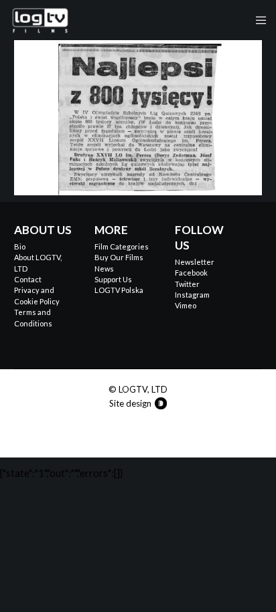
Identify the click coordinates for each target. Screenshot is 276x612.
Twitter (187, 284)
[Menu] (257, 20)
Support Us (113, 279)
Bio (19, 246)
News (104, 268)
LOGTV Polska (118, 290)
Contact (28, 279)
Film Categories (121, 246)
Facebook (191, 272)
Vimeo (185, 305)
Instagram (192, 294)
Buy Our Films (118, 257)
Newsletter (194, 262)
